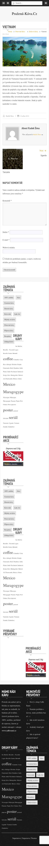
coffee (8, 358)
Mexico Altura (17, 379)
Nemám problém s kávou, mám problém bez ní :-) (36, 713)
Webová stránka (9, 247)
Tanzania (6, 172)
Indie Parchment (12, 372)
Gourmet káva (32, 764)
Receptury (30, 797)
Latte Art (40, 775)
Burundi (15, 353)
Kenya (5, 375)
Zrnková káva (33, 31)
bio (16, 346)
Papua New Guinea (12, 806)
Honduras (16, 368)
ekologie (8, 364)
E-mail (6, 239)
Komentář (7, 200)
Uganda (44, 155)
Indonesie (20, 372)
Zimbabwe (11, 427)
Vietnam (16, 423)
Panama (13, 401)
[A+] (7, 34)
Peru (9, 404)
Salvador (5, 418)
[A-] (4, 34)
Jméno (6, 232)
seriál (13, 417)
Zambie (5, 427)
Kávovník (30, 775)
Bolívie (20, 346)
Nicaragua (6, 397)
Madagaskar (14, 375)
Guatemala (6, 368)
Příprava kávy (31, 791)
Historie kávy (31, 769)
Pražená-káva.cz (24, 13)
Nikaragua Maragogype (15, 802)
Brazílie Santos (7, 353)
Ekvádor (14, 364)
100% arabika (8, 297)
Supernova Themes (29, 838)
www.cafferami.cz (9, 730)
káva (8, 375)
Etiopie (19, 364)
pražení (15, 411)
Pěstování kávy (20, 31)
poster (8, 409)
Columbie (16, 360)
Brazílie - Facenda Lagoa (10, 350)
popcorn (13, 404)
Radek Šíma (10, 116)
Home (10, 31)
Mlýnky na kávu (32, 780)
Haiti (11, 368)
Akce (18, 297)
